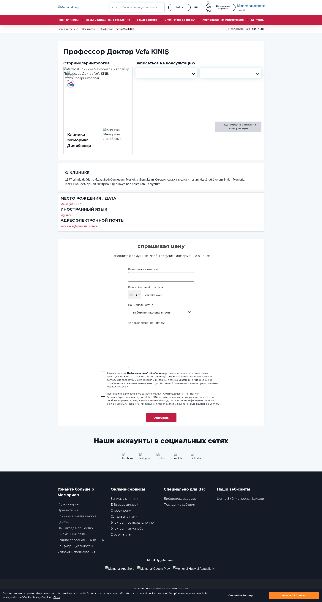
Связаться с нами (124, 516)
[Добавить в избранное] (70, 74)
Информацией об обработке (144, 373)
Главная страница (68, 29)
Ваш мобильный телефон (145, 291)
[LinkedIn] (195, 457)
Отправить (161, 417)
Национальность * (149, 308)
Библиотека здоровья (180, 19)
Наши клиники (68, 19)
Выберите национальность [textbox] (151, 312)
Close (56, 597)
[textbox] (166, 73)
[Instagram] (143, 457)
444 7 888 (258, 29)
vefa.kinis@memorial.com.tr (79, 226)
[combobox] (166, 73)
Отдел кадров (68, 504)
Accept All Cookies (294, 595)
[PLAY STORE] (153, 569)
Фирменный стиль (72, 534)
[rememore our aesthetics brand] (252, 7)
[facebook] (126, 457)
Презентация (68, 510)
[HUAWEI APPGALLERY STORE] (195, 569)
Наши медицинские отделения (108, 19)
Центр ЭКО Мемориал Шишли (240, 498)
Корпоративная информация (223, 19)
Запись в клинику (124, 498)
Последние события (179, 504)
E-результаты (121, 534)
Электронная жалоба (127, 528)
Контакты (257, 19)
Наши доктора (147, 19)
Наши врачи (89, 29)
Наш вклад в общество (75, 528)
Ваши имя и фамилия (143, 269)
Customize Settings (240, 595)
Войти (179, 7)
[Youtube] (178, 457)
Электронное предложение (132, 522)
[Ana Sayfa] (69, 7)
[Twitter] (161, 457)
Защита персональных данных (81, 540)
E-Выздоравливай (124, 504)
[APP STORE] (121, 569)
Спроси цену (121, 510)
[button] (160, 7)
